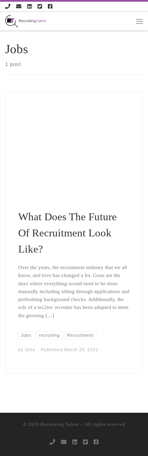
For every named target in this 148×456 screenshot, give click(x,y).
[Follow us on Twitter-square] (40, 7)
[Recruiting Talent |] (25, 20)
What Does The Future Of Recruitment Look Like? (67, 233)
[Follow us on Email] (18, 7)
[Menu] (139, 21)
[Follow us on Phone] (7, 7)
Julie (30, 349)
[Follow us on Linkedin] (29, 7)
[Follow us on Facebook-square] (50, 7)
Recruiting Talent (60, 424)
